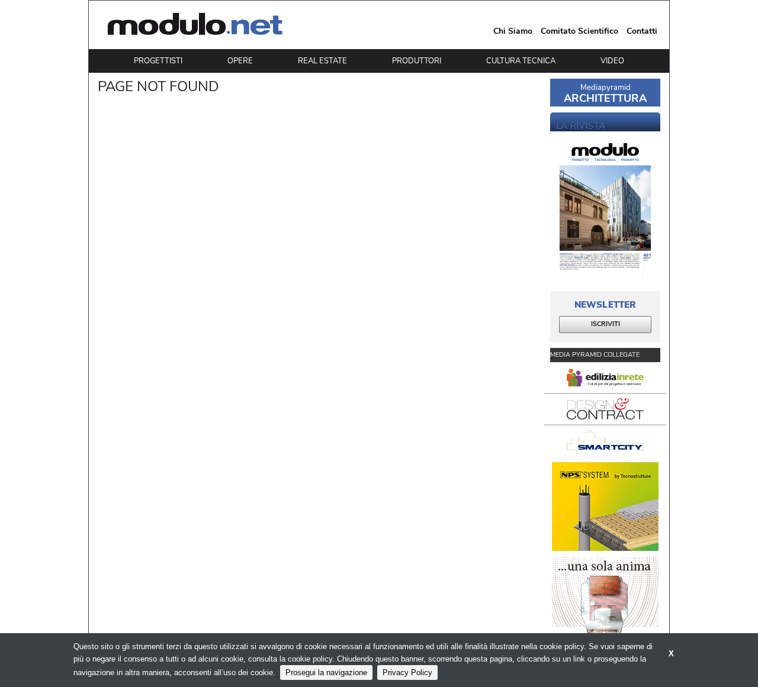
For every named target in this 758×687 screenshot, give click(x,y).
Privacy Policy (407, 672)
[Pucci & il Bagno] (605, 601)
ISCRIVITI (605, 324)
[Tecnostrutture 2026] (605, 506)
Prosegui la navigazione (326, 672)
